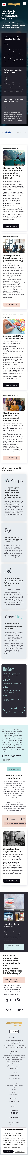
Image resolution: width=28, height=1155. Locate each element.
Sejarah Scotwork (14, 1101)
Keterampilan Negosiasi (14, 1063)
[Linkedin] (11, 1113)
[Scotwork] (14, 1023)
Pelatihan (14, 1051)
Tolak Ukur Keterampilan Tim (14, 1077)
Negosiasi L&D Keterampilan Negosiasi (14, 1045)
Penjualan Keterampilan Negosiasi (14, 1040)
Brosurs (14, 1087)
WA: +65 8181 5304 (14, 1122)
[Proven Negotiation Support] (14, 80)
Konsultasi (14, 1072)
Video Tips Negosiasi (14, 1091)
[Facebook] (14, 1113)
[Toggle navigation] (24, 3)
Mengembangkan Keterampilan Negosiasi (14, 1055)
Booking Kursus (14, 1068)
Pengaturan (19, 1151)
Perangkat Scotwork (14, 1093)
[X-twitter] (17, 1113)
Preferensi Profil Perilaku (14, 1079)
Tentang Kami (14, 1098)
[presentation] (2, 132)
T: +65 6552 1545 (14, 1120)
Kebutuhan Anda (14, 1037)
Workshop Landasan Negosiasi (14, 1059)
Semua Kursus (14, 1053)
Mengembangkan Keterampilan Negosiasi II (14, 1057)
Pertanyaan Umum (14, 1094)
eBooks (14, 1089)
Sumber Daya (14, 1083)
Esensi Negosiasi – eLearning (14, 1061)
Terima (8, 1151)
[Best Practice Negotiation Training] (14, 49)
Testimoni (14, 1105)
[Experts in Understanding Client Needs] (14, 110)
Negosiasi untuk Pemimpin (14, 1065)
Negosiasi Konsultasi (14, 1075)
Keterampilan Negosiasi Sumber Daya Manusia (14, 1047)
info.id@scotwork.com (14, 1125)
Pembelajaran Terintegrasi (14, 1066)
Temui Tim (14, 1103)
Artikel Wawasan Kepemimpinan (14, 1085)
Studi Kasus (14, 1106)
